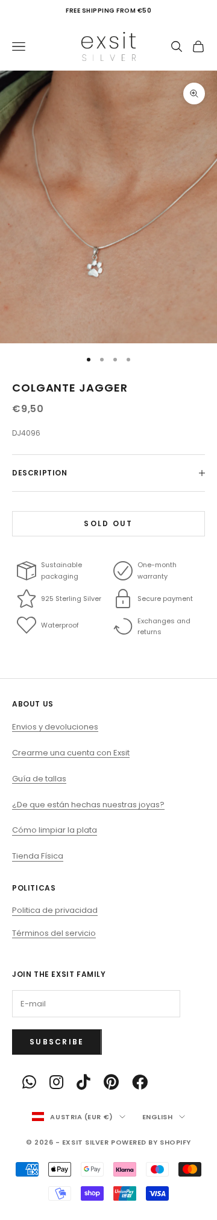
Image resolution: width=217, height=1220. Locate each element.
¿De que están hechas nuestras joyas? (88, 804)
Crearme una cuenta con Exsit (71, 752)
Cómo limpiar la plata (54, 830)
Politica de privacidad (55, 910)
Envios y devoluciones (55, 726)
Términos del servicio (54, 933)
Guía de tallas (39, 778)
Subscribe (57, 1042)
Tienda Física (37, 856)
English (157, 1117)
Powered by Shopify (151, 1142)
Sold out (108, 523)
